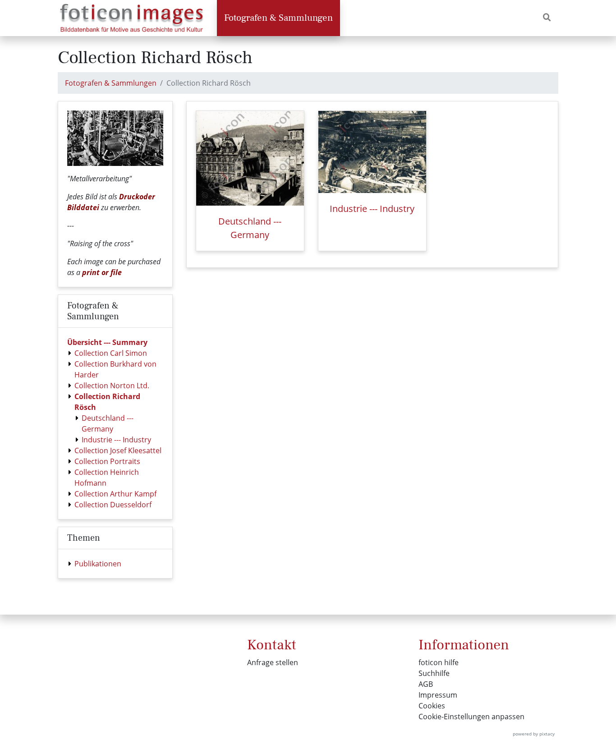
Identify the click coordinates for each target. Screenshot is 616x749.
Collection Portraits (107, 461)
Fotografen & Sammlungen (278, 18)
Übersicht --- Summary (107, 342)
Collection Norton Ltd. (111, 386)
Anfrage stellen (272, 662)
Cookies (431, 706)
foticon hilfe (438, 662)
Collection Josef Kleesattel (117, 450)
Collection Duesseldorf (113, 505)
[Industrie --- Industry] (372, 152)
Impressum (437, 695)
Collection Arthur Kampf (115, 494)
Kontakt (271, 644)
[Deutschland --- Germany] (250, 158)
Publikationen (97, 564)
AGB (425, 684)
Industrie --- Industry (116, 440)
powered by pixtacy (534, 734)
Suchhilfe (434, 673)
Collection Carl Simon (110, 353)
